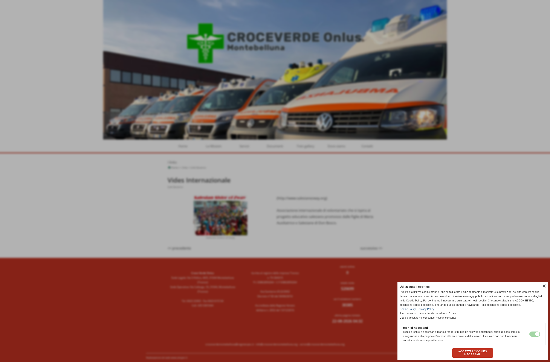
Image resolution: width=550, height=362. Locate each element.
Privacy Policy (426, 309)
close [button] (544, 286)
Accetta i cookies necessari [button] (472, 353)
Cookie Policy (408, 309)
